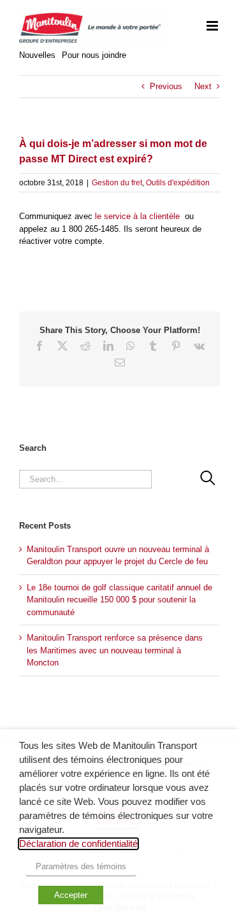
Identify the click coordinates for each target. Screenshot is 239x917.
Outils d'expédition (178, 182)
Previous (166, 86)
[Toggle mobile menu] (213, 25)
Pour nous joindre (94, 55)
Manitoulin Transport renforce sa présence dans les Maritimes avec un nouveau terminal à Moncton (115, 650)
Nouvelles (37, 55)
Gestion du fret (117, 182)
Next (203, 86)
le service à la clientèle (136, 216)
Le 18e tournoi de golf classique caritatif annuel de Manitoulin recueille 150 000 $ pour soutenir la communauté (119, 600)
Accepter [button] (70, 895)
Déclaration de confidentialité (78, 844)
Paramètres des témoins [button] (81, 866)
